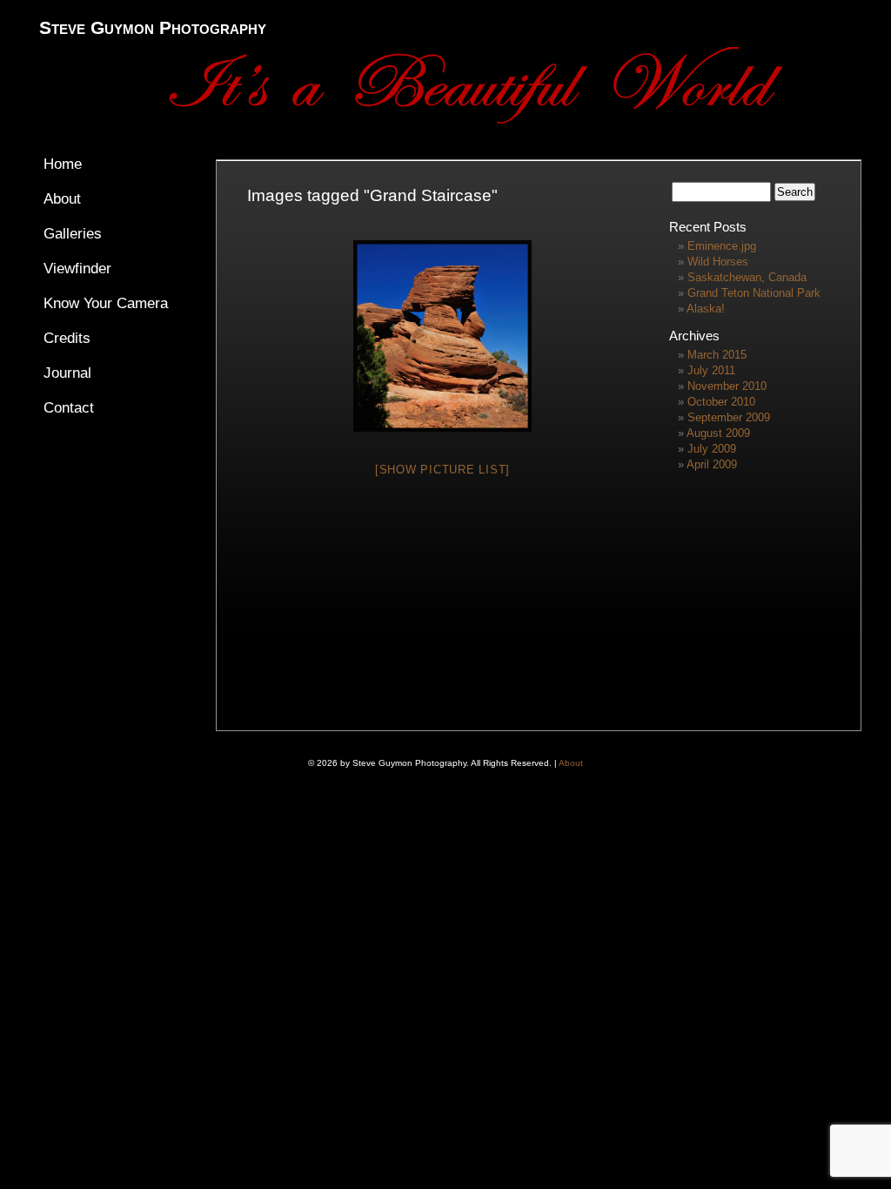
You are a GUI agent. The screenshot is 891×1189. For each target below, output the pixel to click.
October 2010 (721, 401)
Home (63, 164)
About (62, 199)
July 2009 (711, 448)
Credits (67, 338)
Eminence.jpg (721, 245)
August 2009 (718, 433)
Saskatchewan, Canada (747, 277)
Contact (69, 408)
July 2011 (711, 370)
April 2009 (712, 464)
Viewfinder (77, 268)
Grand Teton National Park (754, 292)
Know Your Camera (106, 303)
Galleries (73, 233)
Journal (67, 373)
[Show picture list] (442, 469)
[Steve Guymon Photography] (496, 119)
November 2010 (727, 386)
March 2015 (717, 354)
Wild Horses (717, 261)
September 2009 (728, 417)
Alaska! (706, 308)
